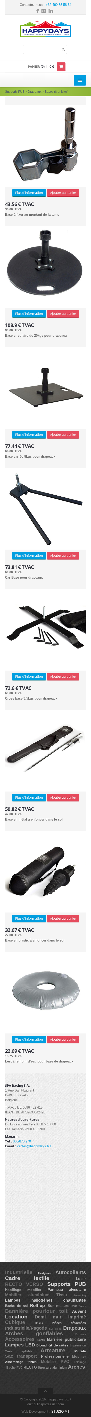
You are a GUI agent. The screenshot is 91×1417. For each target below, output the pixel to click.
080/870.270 (22, 1141)
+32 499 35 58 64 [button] (58, 5)
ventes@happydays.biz (34, 1146)
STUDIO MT (60, 1411)
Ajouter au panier (63, 192)
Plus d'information (29, 192)
